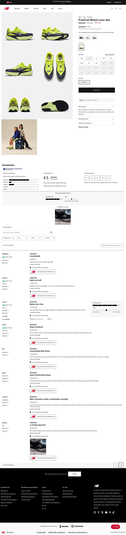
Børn (80, 17)
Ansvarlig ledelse (47, 494)
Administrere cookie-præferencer (77, 532)
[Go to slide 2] (63, 4)
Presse (44, 506)
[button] (116, 8)
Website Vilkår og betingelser (56, 532)
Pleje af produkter (6, 503)
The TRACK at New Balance (51, 503)
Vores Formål (46, 491)
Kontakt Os (4, 491)
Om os (44, 509)
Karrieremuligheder (48, 500)
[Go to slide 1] (61, 4)
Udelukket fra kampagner (9, 500)
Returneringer (25, 500)
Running (89, 17)
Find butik (4, 506)
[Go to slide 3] (64, 4)
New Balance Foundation (50, 497)
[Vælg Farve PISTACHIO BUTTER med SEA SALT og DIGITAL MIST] (88, 37)
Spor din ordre (26, 491)
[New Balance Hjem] (7, 8)
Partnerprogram (68, 494)
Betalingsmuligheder (28, 497)
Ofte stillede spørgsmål (8, 494)
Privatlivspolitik (41, 532)
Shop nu (68, 1)
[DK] (7, 2)
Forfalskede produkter (70, 497)
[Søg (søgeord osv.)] (112, 8)
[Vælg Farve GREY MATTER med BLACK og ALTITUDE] (94, 37)
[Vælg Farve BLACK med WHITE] (81, 37)
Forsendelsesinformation (29, 494)
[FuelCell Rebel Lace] (19, 30)
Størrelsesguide (109, 54)
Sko (84, 17)
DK (10, 532)
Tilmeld (75, 474)
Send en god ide (68, 491)
